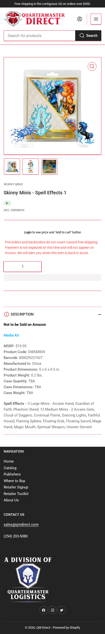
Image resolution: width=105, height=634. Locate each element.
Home (9, 461)
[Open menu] (96, 19)
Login (28, 232)
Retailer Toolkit (16, 494)
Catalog (10, 468)
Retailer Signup (16, 487)
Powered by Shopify (66, 627)
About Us (11, 500)
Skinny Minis (13, 184)
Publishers (12, 474)
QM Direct (43, 627)
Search (91, 35)
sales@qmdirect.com (21, 524)
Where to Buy (14, 481)
